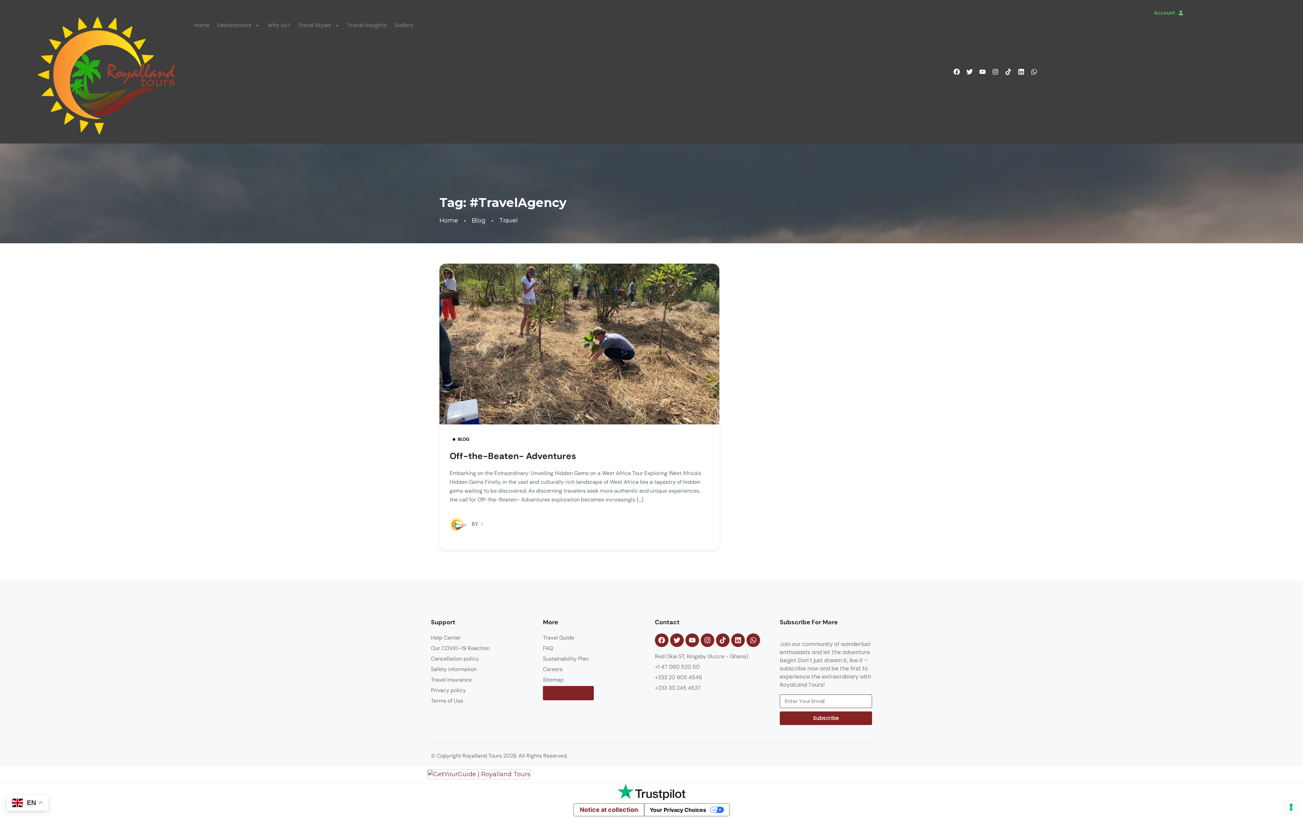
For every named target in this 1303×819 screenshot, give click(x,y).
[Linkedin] (1021, 71)
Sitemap (553, 679)
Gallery (404, 25)
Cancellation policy (455, 658)
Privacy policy (448, 690)
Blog (479, 220)
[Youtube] (982, 71)
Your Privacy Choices (678, 809)
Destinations (234, 25)
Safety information (454, 669)
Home (201, 25)
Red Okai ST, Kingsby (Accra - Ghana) (701, 656)
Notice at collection (609, 809)
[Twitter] (969, 71)
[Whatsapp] (1033, 71)
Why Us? (279, 25)
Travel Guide (558, 637)
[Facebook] (956, 71)
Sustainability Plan (566, 658)
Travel (508, 220)
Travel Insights (367, 25)
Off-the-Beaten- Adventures (513, 456)
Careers (553, 669)
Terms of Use (447, 700)
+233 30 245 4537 (678, 687)
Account (1164, 12)
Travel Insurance (451, 679)
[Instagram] (995, 71)
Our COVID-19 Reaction (460, 648)
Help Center (446, 637)
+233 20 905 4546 (678, 677)
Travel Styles (314, 25)
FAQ (548, 648)
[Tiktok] (1008, 71)
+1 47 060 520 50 (677, 666)
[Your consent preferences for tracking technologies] (1291, 807)
